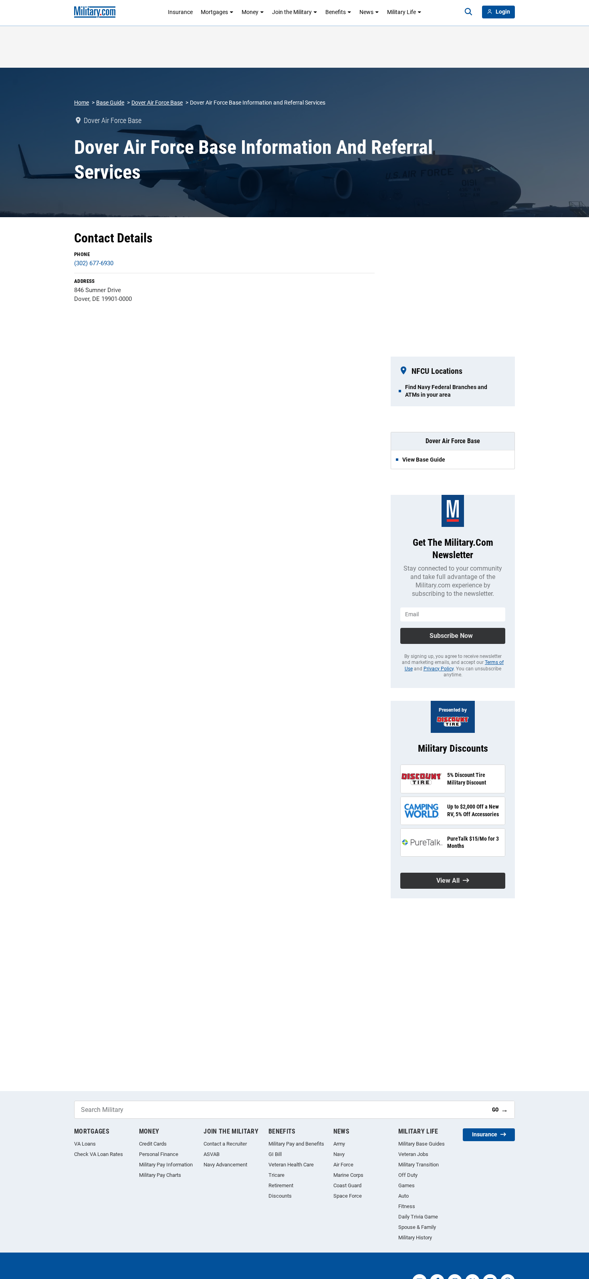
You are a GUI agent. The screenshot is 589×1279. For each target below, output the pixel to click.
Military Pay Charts (160, 1175)
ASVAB (212, 1154)
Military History (415, 1238)
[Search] (468, 12)
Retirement (280, 1185)
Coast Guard (347, 1185)
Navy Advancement (225, 1165)
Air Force (343, 1165)
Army (339, 1144)
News (366, 12)
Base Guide (110, 102)
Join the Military (292, 12)
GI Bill (275, 1154)
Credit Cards (153, 1144)
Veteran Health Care (291, 1165)
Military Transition (418, 1165)
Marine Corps (348, 1175)
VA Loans (85, 1144)
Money (250, 12)
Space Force (347, 1196)
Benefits (335, 12)
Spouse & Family (417, 1227)
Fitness (406, 1206)
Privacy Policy (439, 669)
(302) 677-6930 (93, 263)
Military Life (401, 12)
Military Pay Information (166, 1165)
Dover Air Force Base (157, 102)
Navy (339, 1154)
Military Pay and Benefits (296, 1144)
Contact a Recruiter (225, 1144)
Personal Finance (158, 1154)
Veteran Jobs (413, 1154)
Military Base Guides (421, 1144)
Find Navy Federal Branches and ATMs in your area (446, 390)
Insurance (180, 12)
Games (406, 1185)
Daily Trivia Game (418, 1217)
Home (81, 102)
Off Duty (408, 1175)
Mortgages (214, 12)
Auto (403, 1196)
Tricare (276, 1175)
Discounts (280, 1196)
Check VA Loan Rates (98, 1154)
